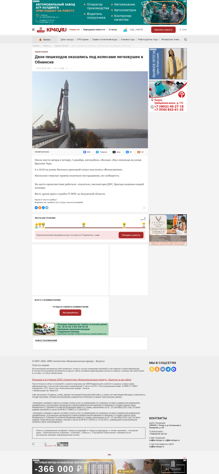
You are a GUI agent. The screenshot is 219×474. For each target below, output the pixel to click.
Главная (35, 46)
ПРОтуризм (82, 39)
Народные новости (94, 29)
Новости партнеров (98, 430)
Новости (74, 29)
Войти (184, 30)
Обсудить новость (131, 235)
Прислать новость (163, 29)
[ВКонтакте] (36, 207)
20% (143, 226)
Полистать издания (40, 365)
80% (84, 226)
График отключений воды (104, 39)
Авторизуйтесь (70, 312)
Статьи (113, 29)
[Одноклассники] (39, 207)
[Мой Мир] (43, 207)
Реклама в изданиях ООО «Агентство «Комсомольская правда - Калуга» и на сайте (81, 379)
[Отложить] (67, 68)
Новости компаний (46, 340)
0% (36, 226)
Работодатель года (148, 39)
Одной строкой (61, 46)
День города (67, 39)
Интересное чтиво (170, 39)
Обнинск (41, 31)
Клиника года (127, 39)
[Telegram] (46, 207)
